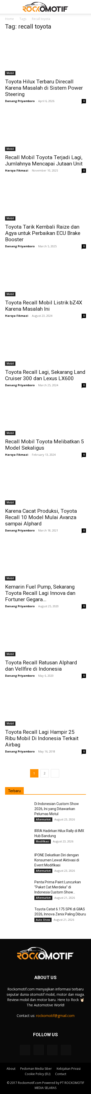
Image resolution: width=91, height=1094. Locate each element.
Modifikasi (42, 841)
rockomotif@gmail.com (55, 1015)
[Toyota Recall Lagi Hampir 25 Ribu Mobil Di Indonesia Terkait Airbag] (45, 706)
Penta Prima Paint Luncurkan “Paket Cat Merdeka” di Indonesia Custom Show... (57, 887)
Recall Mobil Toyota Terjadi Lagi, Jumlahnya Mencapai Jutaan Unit (44, 160)
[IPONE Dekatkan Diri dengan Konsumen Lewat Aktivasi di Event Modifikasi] (17, 861)
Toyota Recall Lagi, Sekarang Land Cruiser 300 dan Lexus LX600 (45, 375)
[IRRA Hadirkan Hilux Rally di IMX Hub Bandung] (17, 837)
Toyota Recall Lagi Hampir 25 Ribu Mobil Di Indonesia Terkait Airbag (42, 738)
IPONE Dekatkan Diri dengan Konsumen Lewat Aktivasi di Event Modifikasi (56, 860)
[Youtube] (66, 1050)
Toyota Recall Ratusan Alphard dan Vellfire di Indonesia (41, 666)
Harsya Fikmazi (16, 170)
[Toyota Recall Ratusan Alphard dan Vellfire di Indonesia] (45, 636)
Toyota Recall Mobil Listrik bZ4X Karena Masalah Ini (43, 306)
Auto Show (43, 919)
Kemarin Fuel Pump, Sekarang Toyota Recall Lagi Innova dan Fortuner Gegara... (40, 593)
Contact (60, 1074)
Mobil (10, 73)
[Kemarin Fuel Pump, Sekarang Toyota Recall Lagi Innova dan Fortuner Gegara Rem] (45, 560)
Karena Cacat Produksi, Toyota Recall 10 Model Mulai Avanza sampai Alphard (41, 517)
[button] (9, 7)
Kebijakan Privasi (69, 1068)
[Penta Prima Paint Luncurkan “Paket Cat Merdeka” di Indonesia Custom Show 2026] (17, 888)
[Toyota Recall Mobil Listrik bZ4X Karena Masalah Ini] (45, 276)
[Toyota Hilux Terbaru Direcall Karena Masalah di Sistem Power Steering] (45, 55)
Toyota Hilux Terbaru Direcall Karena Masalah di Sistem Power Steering (44, 88)
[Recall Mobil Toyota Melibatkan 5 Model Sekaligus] (45, 415)
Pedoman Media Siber (36, 1068)
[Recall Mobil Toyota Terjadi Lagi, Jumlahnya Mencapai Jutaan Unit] (45, 131)
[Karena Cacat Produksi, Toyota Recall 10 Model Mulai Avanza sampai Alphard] (45, 485)
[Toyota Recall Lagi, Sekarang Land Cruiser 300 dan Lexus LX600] (45, 346)
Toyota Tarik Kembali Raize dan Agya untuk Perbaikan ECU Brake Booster (42, 233)
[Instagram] (39, 1050)
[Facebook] (25, 1050)
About (11, 1068)
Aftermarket (43, 819)
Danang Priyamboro (20, 101)
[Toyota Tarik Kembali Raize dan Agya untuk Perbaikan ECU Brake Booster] (45, 201)
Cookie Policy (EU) (37, 1074)
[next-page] (55, 773)
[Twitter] (52, 1050)
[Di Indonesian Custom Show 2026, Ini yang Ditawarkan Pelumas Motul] (17, 810)
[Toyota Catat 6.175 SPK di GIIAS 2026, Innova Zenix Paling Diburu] (17, 915)
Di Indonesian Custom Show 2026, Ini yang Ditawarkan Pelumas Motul (56, 809)
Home (9, 19)
